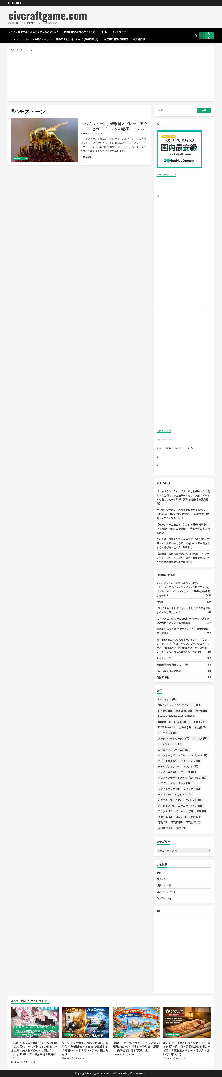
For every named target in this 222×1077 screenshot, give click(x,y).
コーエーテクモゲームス (173, 749)
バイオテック (180, 783)
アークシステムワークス (173, 738)
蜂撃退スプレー (20, 158)
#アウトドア (167, 699)
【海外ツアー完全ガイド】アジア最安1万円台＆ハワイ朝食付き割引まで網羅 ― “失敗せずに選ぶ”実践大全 (184, 528)
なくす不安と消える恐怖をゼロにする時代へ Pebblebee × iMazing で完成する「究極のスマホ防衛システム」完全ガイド (183, 514)
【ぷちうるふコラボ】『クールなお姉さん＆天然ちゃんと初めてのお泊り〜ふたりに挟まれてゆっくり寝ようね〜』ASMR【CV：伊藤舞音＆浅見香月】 (34, 1050)
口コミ (181, 816)
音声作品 (37, 1034)
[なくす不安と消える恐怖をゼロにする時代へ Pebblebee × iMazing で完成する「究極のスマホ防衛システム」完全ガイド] (85, 1022)
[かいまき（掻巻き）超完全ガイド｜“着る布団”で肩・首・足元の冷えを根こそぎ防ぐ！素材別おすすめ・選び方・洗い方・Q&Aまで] (187, 1022)
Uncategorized (172, 1034)
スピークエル (167, 761)
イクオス (200, 738)
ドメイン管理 (167, 772)
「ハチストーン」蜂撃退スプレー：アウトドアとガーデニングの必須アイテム (44, 140)
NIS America (182, 721)
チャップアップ (168, 766)
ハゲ (162, 783)
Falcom (201, 710)
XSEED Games (166, 727)
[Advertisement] (111, 76)
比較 (195, 816)
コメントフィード (166, 891)
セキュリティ (190, 761)
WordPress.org (164, 898)
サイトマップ (119, 32)
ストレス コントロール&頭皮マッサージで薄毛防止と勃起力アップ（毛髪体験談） (55, 39)
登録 (159, 872)
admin (86, 133)
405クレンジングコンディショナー (179, 705)
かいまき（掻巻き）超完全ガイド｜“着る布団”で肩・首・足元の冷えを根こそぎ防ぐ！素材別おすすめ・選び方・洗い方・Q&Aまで (183, 543)
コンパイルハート (170, 744)
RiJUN (199, 721)
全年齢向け (26, 1034)
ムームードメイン (166, 174)
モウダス (165, 811)
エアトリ (119, 1034)
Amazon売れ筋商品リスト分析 (80, 32)
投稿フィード (164, 885)
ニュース (188, 772)
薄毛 (181, 828)
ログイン (161, 879)
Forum (103, 32)
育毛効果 (193, 822)
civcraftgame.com (47, 15)
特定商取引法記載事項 (116, 39)
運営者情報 (139, 39)
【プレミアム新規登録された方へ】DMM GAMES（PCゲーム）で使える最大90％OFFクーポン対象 (55, 1031)
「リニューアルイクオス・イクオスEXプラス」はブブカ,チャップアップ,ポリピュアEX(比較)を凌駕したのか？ (183, 591)
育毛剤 (177, 822)
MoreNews (138, 1073)
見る (209, 35)
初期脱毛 (165, 816)
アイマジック (167, 733)
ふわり (185, 727)
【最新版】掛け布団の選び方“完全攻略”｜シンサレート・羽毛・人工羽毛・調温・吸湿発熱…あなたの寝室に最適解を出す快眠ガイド (183, 557)
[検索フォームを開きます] (196, 36)
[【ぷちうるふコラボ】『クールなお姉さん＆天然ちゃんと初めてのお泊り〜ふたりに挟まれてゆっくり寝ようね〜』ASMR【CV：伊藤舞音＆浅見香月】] (35, 1022)
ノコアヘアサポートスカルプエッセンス (182, 777)
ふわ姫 (200, 727)
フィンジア (191, 788)
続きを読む (89, 158)
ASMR (17, 1034)
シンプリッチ (197, 755)
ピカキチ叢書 (164, 430)
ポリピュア (166, 805)
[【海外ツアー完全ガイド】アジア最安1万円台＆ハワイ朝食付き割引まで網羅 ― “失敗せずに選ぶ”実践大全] (136, 1022)
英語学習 (165, 828)
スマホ (68, 1034)
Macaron (164, 721)
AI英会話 (165, 710)
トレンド (190, 766)
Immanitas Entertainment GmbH (176, 716)
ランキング (184, 811)
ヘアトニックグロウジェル (174, 794)
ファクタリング (169, 788)
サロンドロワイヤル (171, 755)
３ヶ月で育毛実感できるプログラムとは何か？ (33, 32)
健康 (201, 811)
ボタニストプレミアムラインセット (179, 800)
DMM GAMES (183, 710)
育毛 (162, 822)
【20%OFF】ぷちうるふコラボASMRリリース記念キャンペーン (40, 1027)
